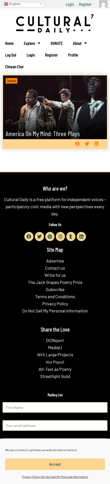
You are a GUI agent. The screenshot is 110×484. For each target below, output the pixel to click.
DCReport (55, 340)
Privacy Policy (55, 303)
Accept (55, 464)
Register (85, 4)
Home (9, 43)
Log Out (10, 54)
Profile (73, 54)
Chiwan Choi (14, 66)
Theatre (11, 81)
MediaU (55, 347)
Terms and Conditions (55, 296)
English (14, 4)
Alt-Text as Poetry (55, 369)
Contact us (55, 267)
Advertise (55, 260)
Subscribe (55, 289)
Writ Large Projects (55, 354)
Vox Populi (55, 361)
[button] (77, 143)
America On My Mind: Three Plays (43, 133)
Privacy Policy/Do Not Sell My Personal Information (55, 476)
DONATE (57, 43)
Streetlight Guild (55, 376)
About (77, 43)
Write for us (55, 275)
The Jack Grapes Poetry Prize (55, 282)
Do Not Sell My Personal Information (55, 310)
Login (70, 4)
